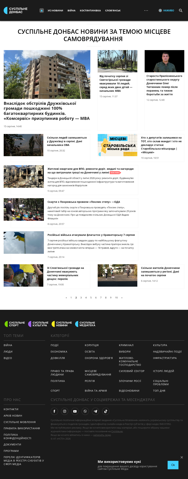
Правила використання (22, 428)
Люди (8, 351)
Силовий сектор (131, 371)
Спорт (55, 390)
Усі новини (55, 10)
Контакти (11, 409)
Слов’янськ (113, 10)
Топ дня (159, 390)
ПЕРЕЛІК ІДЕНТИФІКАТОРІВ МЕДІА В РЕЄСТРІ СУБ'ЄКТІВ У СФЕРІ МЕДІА (24, 460)
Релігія (90, 381)
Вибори (125, 351)
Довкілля (58, 358)
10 (116, 297)
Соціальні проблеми (161, 382)
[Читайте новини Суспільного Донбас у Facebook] (54, 411)
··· (146, 10)
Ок (173, 465)
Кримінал (126, 345)
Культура (160, 345)
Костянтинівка (90, 10)
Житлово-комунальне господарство (130, 361)
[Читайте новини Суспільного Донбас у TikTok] (105, 411)
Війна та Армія (96, 390)
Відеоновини (129, 390)
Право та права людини (62, 372)
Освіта (90, 351)
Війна (71, 10)
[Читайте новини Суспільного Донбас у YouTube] (75, 411)
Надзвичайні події (167, 351)
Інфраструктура (165, 358)
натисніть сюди (102, 435)
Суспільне (117, 431)
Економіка (59, 351)
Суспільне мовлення (20, 422)
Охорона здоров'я (99, 358)
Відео (8, 358)
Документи (12, 444)
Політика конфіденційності (17, 436)
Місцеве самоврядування (98, 372)
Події (55, 345)
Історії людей (163, 371)
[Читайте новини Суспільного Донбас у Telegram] (95, 411)
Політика (58, 381)
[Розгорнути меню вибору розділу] (41, 10)
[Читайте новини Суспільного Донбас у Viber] (85, 411)
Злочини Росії (130, 381)
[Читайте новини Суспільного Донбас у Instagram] (64, 411)
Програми (11, 451)
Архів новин (13, 415)
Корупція (92, 345)
